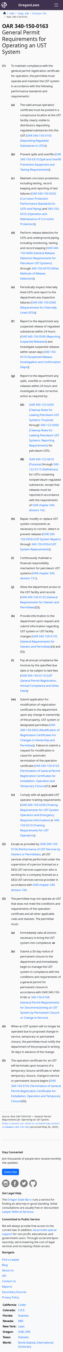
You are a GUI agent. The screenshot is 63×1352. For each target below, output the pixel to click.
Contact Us (9, 1281)
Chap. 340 (23, 13)
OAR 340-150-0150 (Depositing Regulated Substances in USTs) (36, 141)
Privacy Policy (10, 1297)
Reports (7, 1286)
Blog (5, 1265)
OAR (11, 13)
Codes (22, 1305)
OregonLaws (28, 5)
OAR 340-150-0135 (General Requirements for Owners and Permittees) (39, 602)
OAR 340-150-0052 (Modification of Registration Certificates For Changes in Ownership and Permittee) (40, 735)
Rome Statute (26, 1342)
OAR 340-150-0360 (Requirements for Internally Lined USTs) (38, 307)
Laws (21, 1326)
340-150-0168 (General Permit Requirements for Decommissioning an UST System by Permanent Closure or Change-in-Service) (39, 1007)
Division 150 (39, 13)
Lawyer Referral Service (17, 1212)
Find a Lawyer (10, 1259)
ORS (27, 1332)
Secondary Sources (14, 1292)
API (4, 1276)
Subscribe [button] (10, 1172)
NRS (20, 1321)
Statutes (23, 1315)
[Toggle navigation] (56, 5)
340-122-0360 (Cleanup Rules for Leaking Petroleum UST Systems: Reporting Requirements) (44, 435)
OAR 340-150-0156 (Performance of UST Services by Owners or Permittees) (35, 849)
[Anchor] (31, 96)
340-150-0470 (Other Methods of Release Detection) (39, 273)
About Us (8, 1270)
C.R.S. (21, 1310)
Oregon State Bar (18, 1199)
